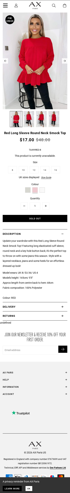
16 (55, 170)
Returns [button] (9, 316)
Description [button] (12, 233)
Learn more (12, 488)
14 (44, 170)
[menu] (5, 6)
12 (34, 170)
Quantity (35, 198)
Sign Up (62, 349)
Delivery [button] (9, 306)
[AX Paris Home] (35, 5)
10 (23, 170)
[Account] (16, 5)
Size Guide (46, 177)
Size (35, 162)
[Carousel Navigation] (35, 61)
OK (29, 488)
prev (5, 61)
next (64, 61)
